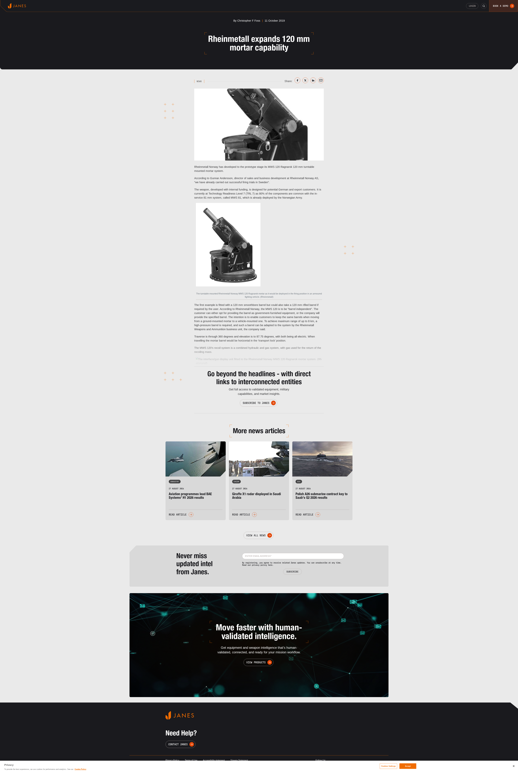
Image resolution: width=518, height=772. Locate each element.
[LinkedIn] (313, 80)
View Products (256, 662)
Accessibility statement (214, 760)
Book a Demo (500, 6)
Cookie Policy (80, 769)
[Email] (321, 80)
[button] (484, 6)
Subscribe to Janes (256, 402)
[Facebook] (297, 80)
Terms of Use (191, 760)
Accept (408, 766)
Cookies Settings (388, 766)
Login (472, 6)
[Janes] (17, 6)
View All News (256, 535)
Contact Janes (178, 744)
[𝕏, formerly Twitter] (305, 80)
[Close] (514, 766)
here (270, 565)
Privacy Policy (172, 760)
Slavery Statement (239, 760)
